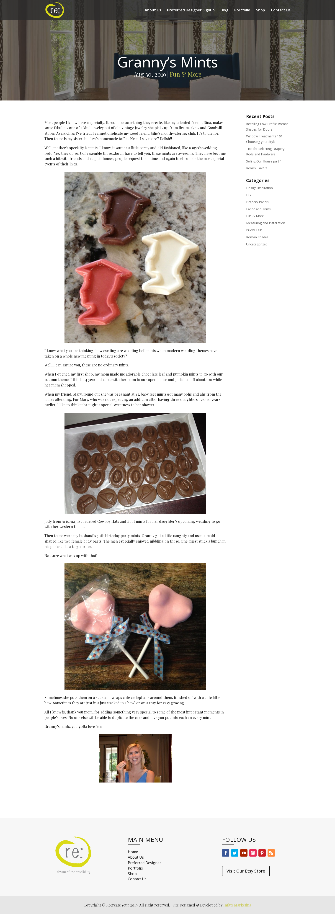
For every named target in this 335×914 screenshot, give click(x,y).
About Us (153, 10)
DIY (248, 195)
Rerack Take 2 (256, 168)
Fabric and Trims (258, 209)
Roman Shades (257, 237)
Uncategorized (257, 244)
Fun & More (185, 74)
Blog (224, 10)
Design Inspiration (259, 188)
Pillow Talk (254, 230)
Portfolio (242, 10)
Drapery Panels (257, 202)
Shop (260, 10)
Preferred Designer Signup (191, 10)
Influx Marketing (237, 905)
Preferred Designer (144, 862)
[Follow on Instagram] (253, 853)
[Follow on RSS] (271, 853)
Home (133, 851)
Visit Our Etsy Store (246, 871)
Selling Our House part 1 (264, 161)
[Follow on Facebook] (225, 853)
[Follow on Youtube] (243, 853)
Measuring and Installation (265, 223)
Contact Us (281, 10)
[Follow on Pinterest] (262, 853)
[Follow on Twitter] (234, 853)
